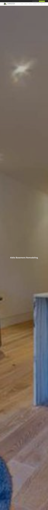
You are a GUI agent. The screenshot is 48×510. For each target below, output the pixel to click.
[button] (22, 3)
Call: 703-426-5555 (35, 1)
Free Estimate (42, 1)
